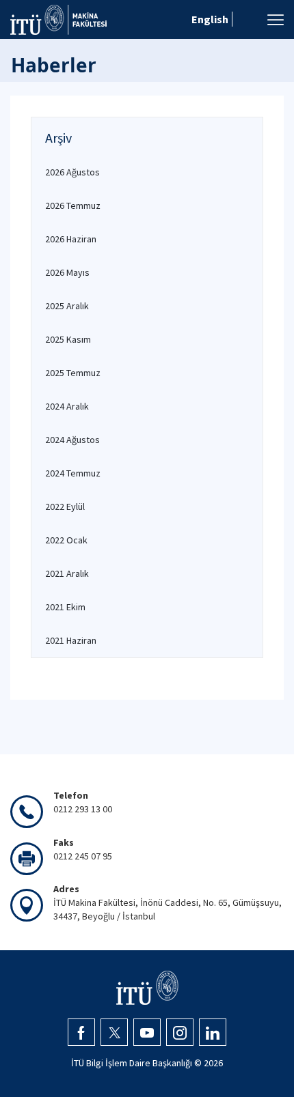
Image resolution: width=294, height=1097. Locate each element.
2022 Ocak (66, 540)
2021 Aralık (67, 573)
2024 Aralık (67, 406)
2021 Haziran (70, 640)
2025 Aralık (67, 306)
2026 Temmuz (73, 205)
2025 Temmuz (73, 373)
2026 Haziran (70, 239)
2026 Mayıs (67, 272)
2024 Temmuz (73, 473)
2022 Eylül (65, 506)
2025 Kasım (68, 339)
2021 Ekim (65, 607)
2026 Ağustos (72, 172)
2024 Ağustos (72, 439)
